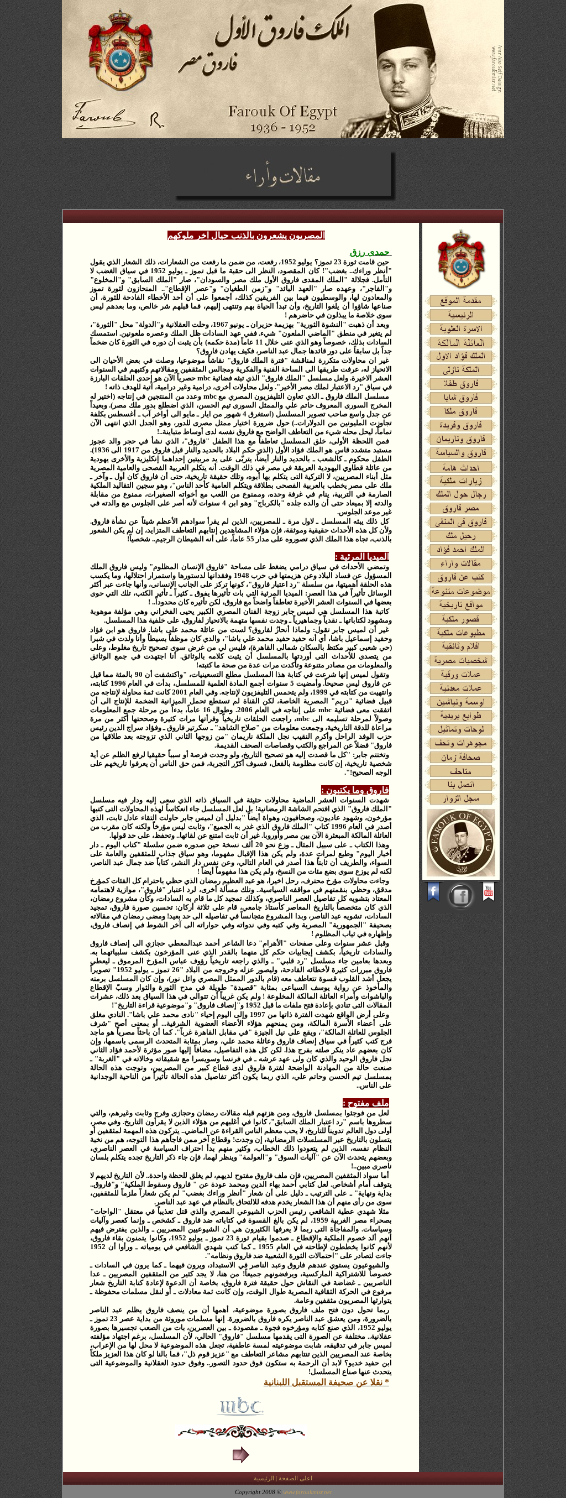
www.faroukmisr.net (307, 1492)
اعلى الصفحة (295, 1478)
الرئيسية (264, 1478)
